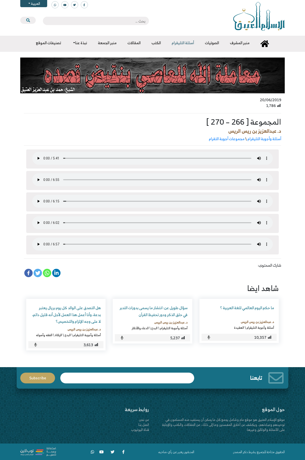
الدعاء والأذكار (140, 328)
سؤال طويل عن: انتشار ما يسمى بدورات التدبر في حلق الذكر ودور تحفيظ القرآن (154, 311)
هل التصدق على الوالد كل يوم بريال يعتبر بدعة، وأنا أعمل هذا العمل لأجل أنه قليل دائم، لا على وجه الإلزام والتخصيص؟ (66, 314)
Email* (127, 375)
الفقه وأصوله (44, 335)
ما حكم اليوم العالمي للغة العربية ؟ (247, 307)
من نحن (144, 420)
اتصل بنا (143, 425)
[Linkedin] (56, 273)
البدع (154, 328)
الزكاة (58, 335)
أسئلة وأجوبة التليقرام (264, 138)
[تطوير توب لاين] (38, 451)
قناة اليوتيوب (140, 430)
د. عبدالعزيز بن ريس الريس (254, 131)
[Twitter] (38, 273)
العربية (35, 3)
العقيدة (239, 327)
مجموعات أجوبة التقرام (226, 138)
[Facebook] (28, 273)
